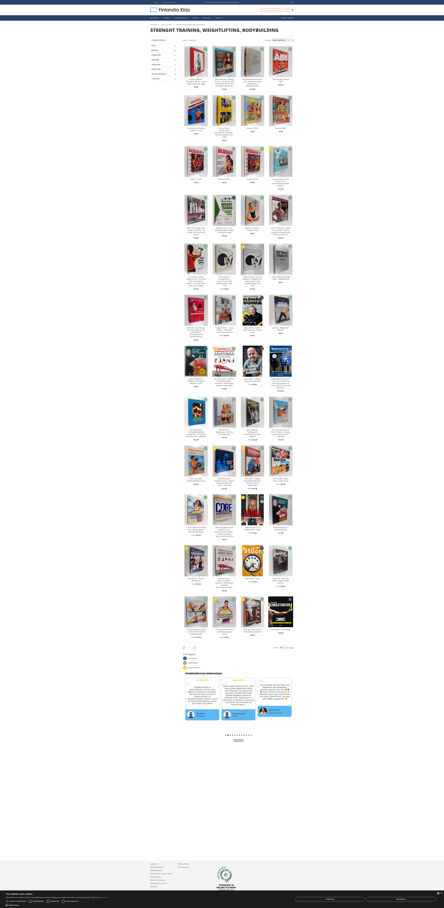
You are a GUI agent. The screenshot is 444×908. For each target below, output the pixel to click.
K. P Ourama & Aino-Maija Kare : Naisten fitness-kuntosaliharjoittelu (196, 529)
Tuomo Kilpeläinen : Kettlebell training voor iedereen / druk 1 (196, 381)
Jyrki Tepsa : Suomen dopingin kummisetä (253, 380)
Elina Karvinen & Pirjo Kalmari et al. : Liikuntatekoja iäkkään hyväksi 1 (280, 182)
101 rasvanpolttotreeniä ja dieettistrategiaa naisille (224, 631)
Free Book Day (183, 867)
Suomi (292, 2)
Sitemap (153, 886)
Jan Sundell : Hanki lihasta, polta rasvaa (280, 480)
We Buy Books (183, 864)
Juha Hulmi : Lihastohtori (280, 629)
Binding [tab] (154, 50)
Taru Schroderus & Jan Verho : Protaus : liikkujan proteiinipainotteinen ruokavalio (281, 433)
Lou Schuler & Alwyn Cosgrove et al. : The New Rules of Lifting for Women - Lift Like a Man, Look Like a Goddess (196, 281)
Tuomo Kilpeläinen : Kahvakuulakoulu (280, 528)
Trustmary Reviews (238, 740)
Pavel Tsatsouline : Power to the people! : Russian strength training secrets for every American (280, 231)
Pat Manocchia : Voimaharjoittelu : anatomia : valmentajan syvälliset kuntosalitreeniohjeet (224, 582)
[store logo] (170, 9)
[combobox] (275, 10)
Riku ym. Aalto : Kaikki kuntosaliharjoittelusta (252, 630)
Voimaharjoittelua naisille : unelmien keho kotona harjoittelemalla (196, 631)
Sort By (267, 40)
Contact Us (154, 864)
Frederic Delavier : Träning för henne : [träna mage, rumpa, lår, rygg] (196, 81)
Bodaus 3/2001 (280, 128)
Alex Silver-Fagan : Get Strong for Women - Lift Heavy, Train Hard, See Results (196, 231)
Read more (104, 897)
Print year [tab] (156, 69)
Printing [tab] (155, 60)
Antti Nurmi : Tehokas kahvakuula (196, 579)
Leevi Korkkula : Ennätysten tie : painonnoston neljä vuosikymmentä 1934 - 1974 (224, 281)
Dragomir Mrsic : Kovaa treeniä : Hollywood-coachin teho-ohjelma (224, 330)
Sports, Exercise (166, 24)
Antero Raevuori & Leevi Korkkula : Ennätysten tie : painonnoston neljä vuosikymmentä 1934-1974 (252, 281)
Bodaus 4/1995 (252, 179)
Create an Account (169, 2)
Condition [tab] (156, 55)
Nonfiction (153, 24)
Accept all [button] (330, 899)
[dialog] (222, 899)
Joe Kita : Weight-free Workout (281, 329)
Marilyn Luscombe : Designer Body (252, 229)
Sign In (156, 2)
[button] (57, 905)
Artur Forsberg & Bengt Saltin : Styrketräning (281, 278)
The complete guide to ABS (280, 80)
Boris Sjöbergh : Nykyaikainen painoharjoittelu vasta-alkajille (252, 433)
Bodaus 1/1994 (196, 179)
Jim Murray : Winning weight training (196, 129)
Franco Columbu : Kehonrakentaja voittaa (196, 480)
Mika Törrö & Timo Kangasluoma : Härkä (252, 528)
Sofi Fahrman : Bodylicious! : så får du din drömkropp (224, 432)
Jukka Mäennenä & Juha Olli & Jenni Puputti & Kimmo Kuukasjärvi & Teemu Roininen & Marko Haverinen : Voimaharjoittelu (280, 383)
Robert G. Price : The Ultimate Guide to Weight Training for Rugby (224, 230)
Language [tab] (155, 64)
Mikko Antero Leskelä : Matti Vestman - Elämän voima (252, 330)
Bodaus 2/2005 (224, 179)
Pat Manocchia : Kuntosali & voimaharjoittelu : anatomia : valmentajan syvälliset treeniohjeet (224, 382)
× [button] (441, 893)
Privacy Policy (155, 877)
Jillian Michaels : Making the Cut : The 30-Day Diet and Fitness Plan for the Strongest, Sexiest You (224, 82)
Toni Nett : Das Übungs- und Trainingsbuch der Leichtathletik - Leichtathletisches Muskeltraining (196, 332)
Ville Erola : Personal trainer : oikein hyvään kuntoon (280, 580)
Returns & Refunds (157, 880)
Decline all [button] (401, 899)
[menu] (222, 18)
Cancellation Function (158, 883)
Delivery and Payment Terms (161, 874)
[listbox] (438, 893)
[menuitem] (155, 18)
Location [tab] (155, 79)
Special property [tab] (158, 74)
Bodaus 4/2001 (252, 128)
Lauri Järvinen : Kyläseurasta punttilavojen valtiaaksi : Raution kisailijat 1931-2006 (224, 132)
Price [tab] (153, 45)
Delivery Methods (157, 867)
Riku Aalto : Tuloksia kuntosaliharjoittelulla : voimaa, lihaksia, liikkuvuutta (252, 482)
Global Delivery (156, 870)
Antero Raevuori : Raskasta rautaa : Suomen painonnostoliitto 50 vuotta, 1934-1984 (224, 482)
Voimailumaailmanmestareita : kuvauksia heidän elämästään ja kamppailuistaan (252, 82)
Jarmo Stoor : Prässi (252, 578)
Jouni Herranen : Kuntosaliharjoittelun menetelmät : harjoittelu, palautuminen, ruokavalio (196, 433)
